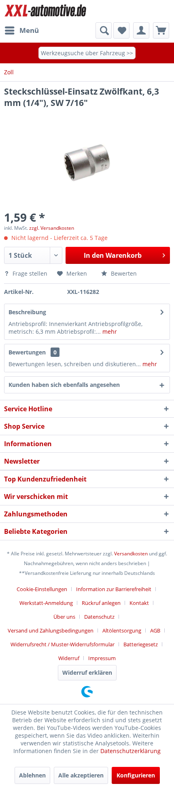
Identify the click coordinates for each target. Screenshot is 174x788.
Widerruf (68, 658)
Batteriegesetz (140, 644)
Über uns (64, 616)
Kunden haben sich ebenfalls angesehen (64, 385)
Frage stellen (30, 273)
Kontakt (139, 603)
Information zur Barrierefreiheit (113, 589)
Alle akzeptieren (81, 775)
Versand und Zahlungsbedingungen (50, 630)
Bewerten (123, 273)
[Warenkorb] (161, 30)
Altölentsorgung (121, 630)
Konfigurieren (136, 775)
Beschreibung (27, 312)
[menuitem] (21, 30)
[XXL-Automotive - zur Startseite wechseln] (45, 11)
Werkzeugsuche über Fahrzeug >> (87, 53)
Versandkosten (131, 553)
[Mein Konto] (141, 30)
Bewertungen (27, 352)
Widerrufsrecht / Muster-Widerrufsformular (63, 644)
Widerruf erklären (87, 672)
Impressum (102, 658)
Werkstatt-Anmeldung (46, 603)
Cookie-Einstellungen (42, 589)
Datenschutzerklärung (130, 751)
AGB (155, 630)
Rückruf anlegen (101, 603)
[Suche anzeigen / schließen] (103, 30)
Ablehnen (32, 775)
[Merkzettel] (121, 30)
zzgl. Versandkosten (51, 228)
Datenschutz (99, 616)
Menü (29, 30)
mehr (109, 331)
